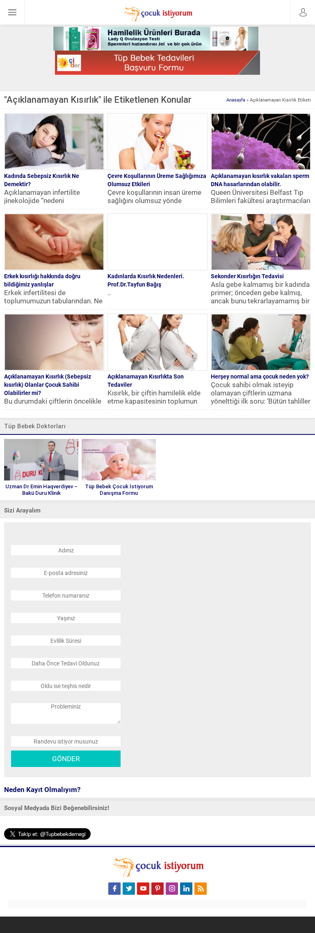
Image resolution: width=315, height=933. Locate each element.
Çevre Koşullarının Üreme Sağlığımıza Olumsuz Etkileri (156, 180)
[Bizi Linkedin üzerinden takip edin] (186, 888)
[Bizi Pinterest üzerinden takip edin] (157, 888)
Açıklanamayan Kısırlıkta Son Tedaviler (145, 380)
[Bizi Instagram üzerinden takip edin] (172, 888)
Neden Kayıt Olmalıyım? (42, 789)
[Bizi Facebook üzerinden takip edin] (114, 888)
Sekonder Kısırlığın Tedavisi (247, 276)
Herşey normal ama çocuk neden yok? (260, 376)
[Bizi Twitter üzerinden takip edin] (129, 888)
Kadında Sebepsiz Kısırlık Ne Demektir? (41, 180)
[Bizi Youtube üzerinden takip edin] (143, 888)
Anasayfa (235, 100)
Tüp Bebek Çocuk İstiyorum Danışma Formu (119, 489)
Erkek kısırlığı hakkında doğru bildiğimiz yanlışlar (42, 280)
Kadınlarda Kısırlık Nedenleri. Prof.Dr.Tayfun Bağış (145, 280)
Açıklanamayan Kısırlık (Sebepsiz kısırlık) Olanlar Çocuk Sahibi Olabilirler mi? (47, 384)
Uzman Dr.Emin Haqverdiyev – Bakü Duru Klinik (41, 489)
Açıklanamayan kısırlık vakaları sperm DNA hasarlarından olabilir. (260, 180)
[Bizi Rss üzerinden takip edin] (200, 888)
